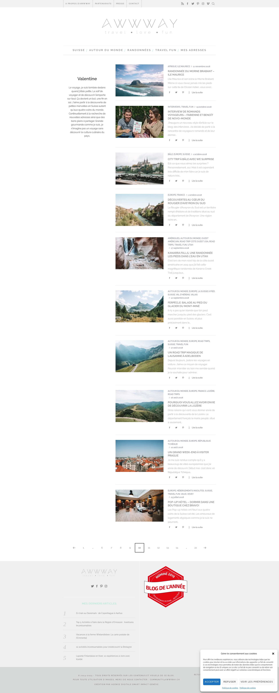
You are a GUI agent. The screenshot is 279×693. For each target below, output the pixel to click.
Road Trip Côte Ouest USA (194, 241)
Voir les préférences (257, 681)
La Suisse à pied (206, 291)
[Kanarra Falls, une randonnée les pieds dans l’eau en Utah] (139, 253)
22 (195, 547)
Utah (190, 245)
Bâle (170, 154)
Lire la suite (197, 92)
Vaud (183, 494)
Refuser (229, 681)
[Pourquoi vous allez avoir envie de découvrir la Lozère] (139, 406)
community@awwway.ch (165, 680)
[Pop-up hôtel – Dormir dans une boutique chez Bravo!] (139, 506)
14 (177, 547)
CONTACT (134, 4)
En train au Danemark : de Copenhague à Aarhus (99, 613)
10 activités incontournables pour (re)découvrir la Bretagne (104, 647)
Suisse (186, 154)
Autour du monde (190, 238)
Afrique (172, 66)
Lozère (210, 391)
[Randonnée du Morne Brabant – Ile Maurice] (139, 80)
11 (149, 547)
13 (168, 547)
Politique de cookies (230, 688)
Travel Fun (187, 107)
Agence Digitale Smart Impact (130, 684)
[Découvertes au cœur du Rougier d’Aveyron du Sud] (139, 210)
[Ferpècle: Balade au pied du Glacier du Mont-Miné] (139, 306)
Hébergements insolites (190, 490)
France (181, 195)
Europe (178, 154)
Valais (194, 295)
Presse (120, 4)
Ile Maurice (183, 66)
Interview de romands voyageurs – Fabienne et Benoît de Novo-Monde (190, 115)
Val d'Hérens (183, 295)
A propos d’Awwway (78, 4)
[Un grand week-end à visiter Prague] (139, 456)
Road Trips (204, 341)
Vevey (190, 494)
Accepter (212, 681)
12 (158, 547)
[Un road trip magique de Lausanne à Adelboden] (139, 356)
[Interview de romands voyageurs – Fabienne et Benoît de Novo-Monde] (139, 122)
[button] (273, 653)
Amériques (174, 238)
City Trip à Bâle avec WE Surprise (191, 159)
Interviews (174, 107)
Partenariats (103, 4)
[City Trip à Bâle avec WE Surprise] (139, 168)
